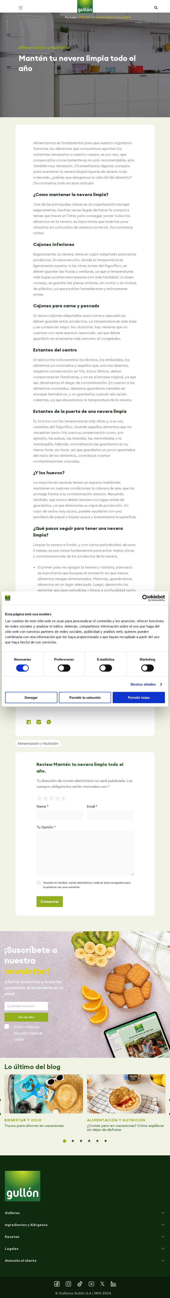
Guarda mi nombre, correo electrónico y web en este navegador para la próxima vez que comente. (87, 885)
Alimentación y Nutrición (44, 47)
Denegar (31, 697)
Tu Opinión (46, 827)
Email (92, 806)
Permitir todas (139, 697)
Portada (71, 17)
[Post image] (43, 1094)
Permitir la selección (85, 697)
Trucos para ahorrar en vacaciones (34, 1125)
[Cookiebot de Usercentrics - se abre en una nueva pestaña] (145, 598)
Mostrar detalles (143, 684)
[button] (20, 8)
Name (42, 806)
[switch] (64, 667)
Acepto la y (28, 1033)
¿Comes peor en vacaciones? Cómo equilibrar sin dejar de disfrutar (125, 1127)
